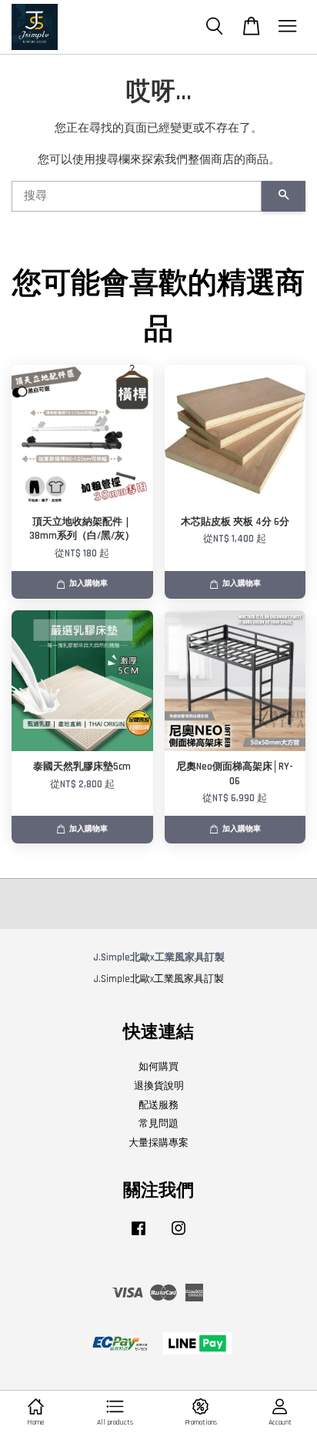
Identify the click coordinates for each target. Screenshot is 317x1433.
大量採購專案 (158, 1143)
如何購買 (158, 1067)
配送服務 (158, 1105)
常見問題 (158, 1123)
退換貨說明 (159, 1086)
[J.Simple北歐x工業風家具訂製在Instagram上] (178, 1236)
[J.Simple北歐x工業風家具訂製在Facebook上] (138, 1236)
